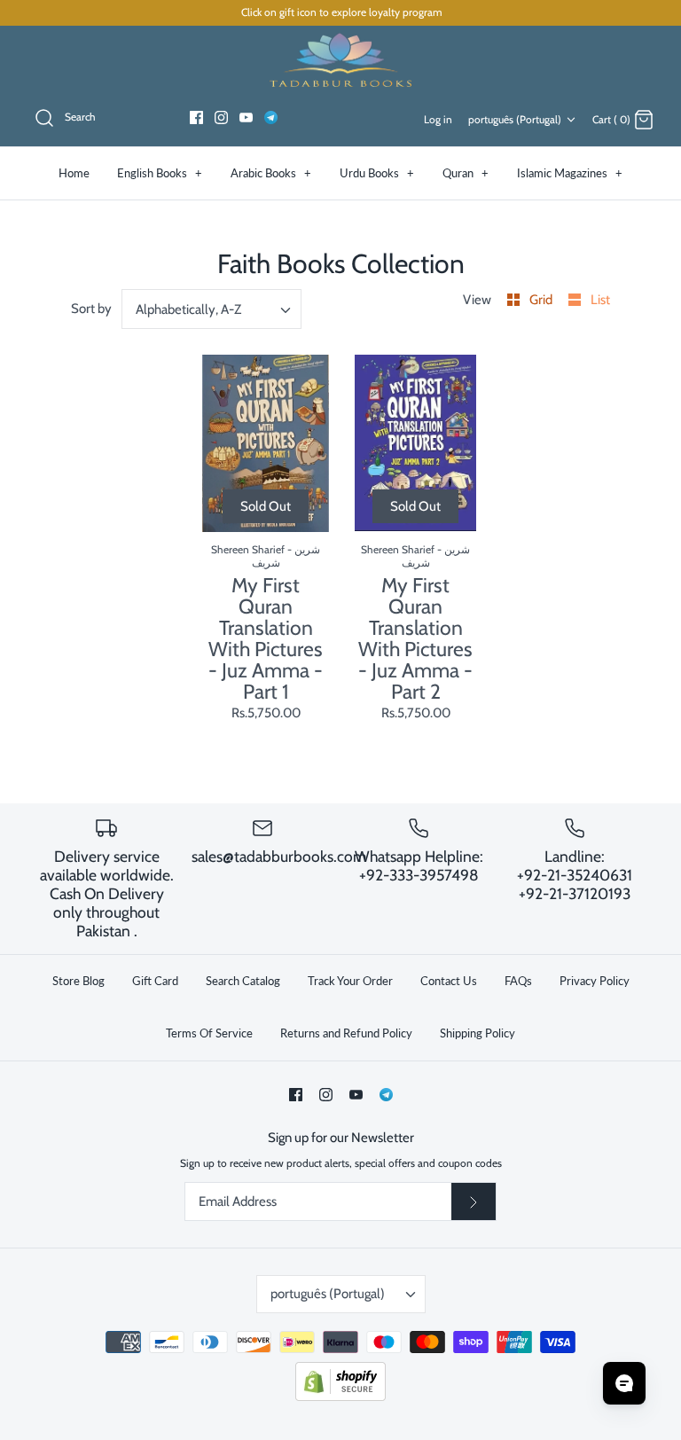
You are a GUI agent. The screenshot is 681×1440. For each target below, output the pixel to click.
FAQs (518, 981)
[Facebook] (196, 117)
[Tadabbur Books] (340, 59)
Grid (542, 300)
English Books (159, 173)
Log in (438, 119)
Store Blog (78, 981)
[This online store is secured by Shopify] (340, 1397)
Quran (465, 173)
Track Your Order (350, 981)
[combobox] (211, 309)
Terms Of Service (209, 1033)
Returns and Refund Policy (346, 1033)
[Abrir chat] (624, 1383)
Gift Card (155, 981)
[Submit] (473, 1201)
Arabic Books (271, 173)
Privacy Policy (595, 981)
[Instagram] (221, 117)
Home (74, 173)
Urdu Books (377, 173)
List (600, 300)
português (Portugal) (514, 119)
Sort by (91, 309)
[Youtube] (246, 117)
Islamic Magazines (569, 173)
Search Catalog (243, 981)
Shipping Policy (477, 1033)
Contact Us (448, 981)
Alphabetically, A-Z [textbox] (188, 309)
